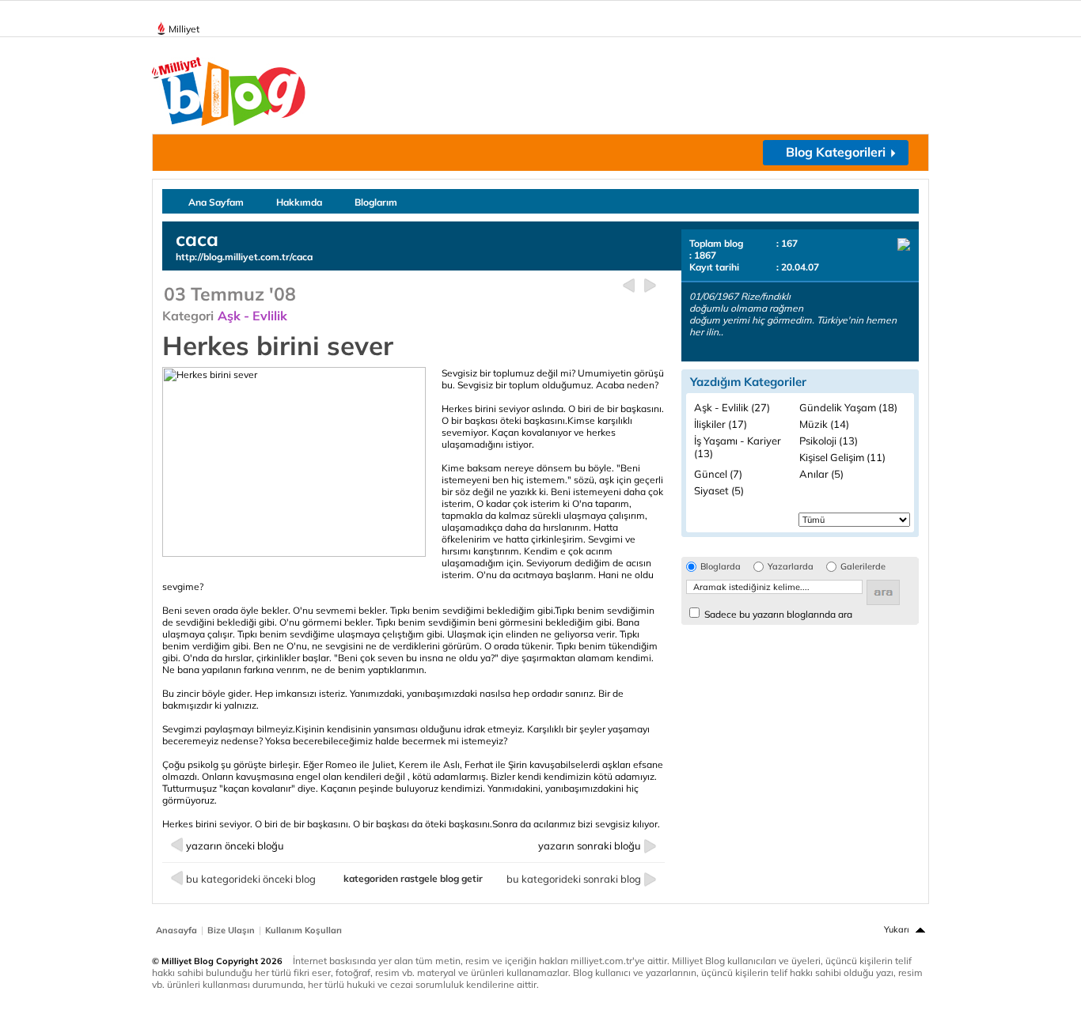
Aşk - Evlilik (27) (732, 407)
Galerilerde (863, 567)
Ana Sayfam (216, 202)
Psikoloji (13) (828, 440)
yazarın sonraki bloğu (589, 845)
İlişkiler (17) (720, 424)
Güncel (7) (718, 473)
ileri (650, 285)
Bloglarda (720, 567)
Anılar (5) (821, 473)
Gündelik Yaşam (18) (848, 407)
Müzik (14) (824, 424)
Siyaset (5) (719, 490)
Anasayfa (176, 930)
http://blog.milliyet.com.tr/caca (244, 257)
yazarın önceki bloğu (235, 845)
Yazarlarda (791, 567)
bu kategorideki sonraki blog (573, 878)
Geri (628, 285)
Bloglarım (376, 202)
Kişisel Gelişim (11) (842, 457)
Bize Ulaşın (231, 930)
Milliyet (184, 29)
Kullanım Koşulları (303, 930)
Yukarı (896, 929)
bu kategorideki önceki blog (251, 878)
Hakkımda (299, 202)
